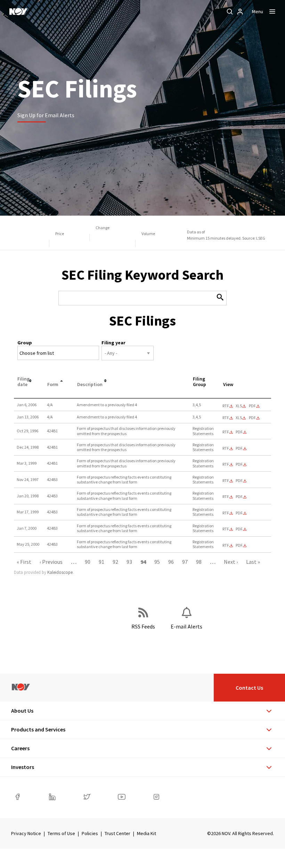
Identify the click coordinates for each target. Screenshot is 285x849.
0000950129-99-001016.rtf (225, 513)
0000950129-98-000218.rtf (225, 497)
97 (185, 561)
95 (157, 561)
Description (90, 384)
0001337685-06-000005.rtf (225, 418)
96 (171, 561)
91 (101, 561)
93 (129, 561)
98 (199, 561)
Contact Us (249, 687)
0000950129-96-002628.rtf (225, 432)
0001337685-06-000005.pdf (252, 418)
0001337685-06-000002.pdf (252, 406)
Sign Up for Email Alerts (45, 115)
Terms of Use (61, 833)
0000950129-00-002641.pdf (239, 545)
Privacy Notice (26, 833)
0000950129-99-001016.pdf (239, 513)
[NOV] (18, 11)
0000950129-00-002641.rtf (225, 545)
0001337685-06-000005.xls (239, 418)
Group (24, 342)
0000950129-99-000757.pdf (239, 464)
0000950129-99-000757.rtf (225, 464)
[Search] (230, 11)
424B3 (52, 479)
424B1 (52, 430)
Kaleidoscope (60, 572)
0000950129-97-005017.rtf (225, 481)
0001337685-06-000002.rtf (225, 406)
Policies (90, 833)
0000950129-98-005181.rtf (225, 448)
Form (52, 384)
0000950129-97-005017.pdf (239, 481)
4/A (50, 404)
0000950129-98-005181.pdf (239, 448)
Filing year (113, 342)
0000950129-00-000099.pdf (239, 529)
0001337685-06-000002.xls (239, 406)
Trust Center (117, 833)
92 (115, 561)
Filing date (23, 382)
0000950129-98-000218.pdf (239, 497)
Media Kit (146, 833)
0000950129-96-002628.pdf (239, 432)
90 (87, 561)
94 (143, 561)
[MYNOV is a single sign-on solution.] (240, 11)
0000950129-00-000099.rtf (225, 529)
